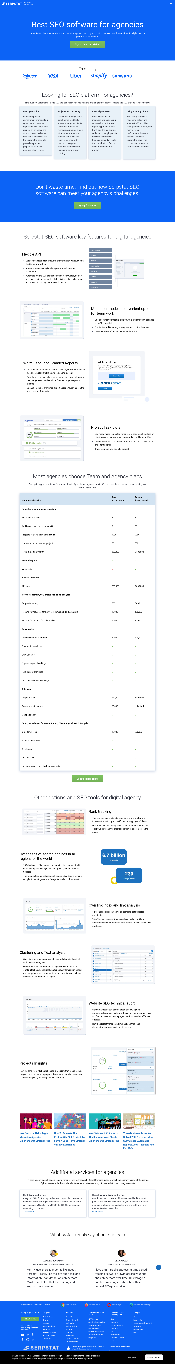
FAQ (112, 1341)
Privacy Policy (137, 1320)
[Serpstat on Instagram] (29, 1340)
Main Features (48, 1317)
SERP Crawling (93, 1319)
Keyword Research (72, 1320)
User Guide (114, 1322)
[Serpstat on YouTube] (23, 1335)
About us (136, 1317)
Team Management (94, 1325)
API (112, 1331)
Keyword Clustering (72, 1338)
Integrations (92, 1338)
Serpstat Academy (117, 1325)
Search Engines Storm (95, 1334)
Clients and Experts (49, 1332)
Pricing (45, 1320)
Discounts (46, 1329)
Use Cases (114, 1328)
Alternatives (47, 1338)
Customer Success (117, 1338)
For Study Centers (49, 1335)
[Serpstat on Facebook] (23, 1340)
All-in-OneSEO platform (28, 3)
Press (135, 1332)
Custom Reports (93, 1328)
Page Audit (69, 1332)
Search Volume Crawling (96, 1322)
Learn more (46, 1305)
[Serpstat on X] (34, 1335)
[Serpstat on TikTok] (29, 1335)
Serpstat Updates (49, 1326)
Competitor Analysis (72, 1317)
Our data (46, 1323)
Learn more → (30, 1211)
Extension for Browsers (96, 1331)
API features (70, 1335)
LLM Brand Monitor (72, 1342)
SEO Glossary (115, 1334)
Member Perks (138, 1329)
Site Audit (69, 1329)
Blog (112, 1319)
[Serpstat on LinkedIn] (34, 1340)
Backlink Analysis (72, 1326)
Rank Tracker (70, 1323)
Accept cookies (153, 1357)
